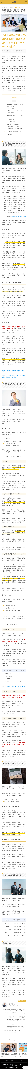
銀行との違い (11, 108)
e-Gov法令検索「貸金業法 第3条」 (18, 216)
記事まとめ (10, 134)
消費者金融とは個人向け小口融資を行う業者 (15, 105)
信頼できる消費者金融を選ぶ (15, 128)
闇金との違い (11, 112)
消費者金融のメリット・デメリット (15, 116)
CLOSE (14, 100)
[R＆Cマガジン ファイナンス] (14, 2)
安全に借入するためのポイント (15, 124)
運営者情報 (5, 1064)
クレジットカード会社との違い (15, 110)
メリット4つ (11, 119)
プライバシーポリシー (19, 1064)
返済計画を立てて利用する (14, 126)
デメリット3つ (11, 121)
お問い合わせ (14, 1065)
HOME (2, 1060)
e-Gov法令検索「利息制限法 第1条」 (16, 686)
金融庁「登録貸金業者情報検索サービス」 (13, 371)
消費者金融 (18, 7)
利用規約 (11, 1064)
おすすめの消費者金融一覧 (14, 131)
